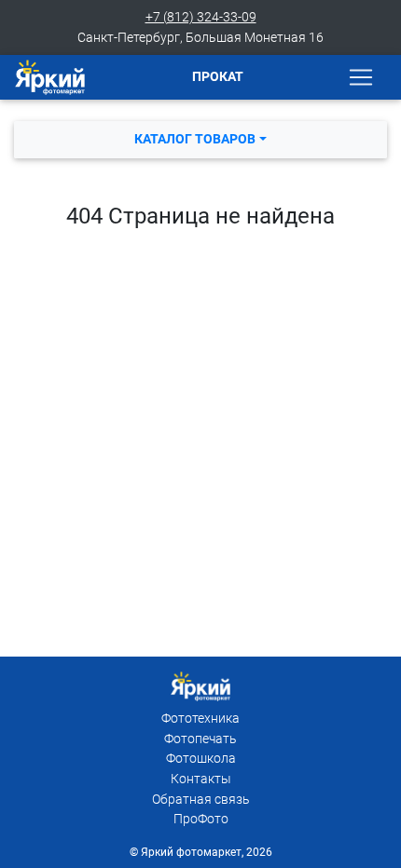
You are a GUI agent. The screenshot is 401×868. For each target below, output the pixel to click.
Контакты (201, 779)
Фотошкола (201, 758)
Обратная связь (201, 799)
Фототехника (200, 718)
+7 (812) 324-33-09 (200, 17)
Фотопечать (200, 739)
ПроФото (200, 819)
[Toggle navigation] (361, 77)
